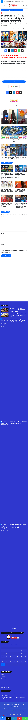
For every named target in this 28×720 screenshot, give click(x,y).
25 (6, 661)
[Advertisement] (5, 278)
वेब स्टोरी (5, 708)
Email (2, 239)
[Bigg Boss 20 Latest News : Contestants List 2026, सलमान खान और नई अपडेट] (4, 310)
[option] (14, 116)
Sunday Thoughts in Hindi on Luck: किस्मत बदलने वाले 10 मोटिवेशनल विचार (18, 315)
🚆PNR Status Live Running (18, 710)
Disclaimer (3, 683)
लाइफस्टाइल (16, 708)
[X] (9, 50)
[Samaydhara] (14, 5)
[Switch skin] (24, 6)
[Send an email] (7, 28)
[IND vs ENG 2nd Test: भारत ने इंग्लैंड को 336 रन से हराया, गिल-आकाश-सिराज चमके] (7, 184)
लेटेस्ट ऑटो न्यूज (8, 115)
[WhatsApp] (19, 50)
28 (17, 661)
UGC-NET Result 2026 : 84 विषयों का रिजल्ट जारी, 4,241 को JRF (15, 1)
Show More (13, 81)
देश (8, 708)
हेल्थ (7, 710)
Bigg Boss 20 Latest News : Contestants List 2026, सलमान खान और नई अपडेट (17, 310)
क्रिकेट (3, 10)
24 (2, 661)
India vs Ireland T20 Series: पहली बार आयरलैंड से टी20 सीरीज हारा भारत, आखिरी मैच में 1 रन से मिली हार (7, 176)
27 (13, 661)
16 (25, 656)
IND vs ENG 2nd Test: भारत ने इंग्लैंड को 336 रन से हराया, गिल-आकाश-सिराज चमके (7, 191)
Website (3, 244)
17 (2, 659)
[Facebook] (5, 50)
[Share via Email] (22, 50)
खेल (21, 10)
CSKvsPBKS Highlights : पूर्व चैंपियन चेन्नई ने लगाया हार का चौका (7, 205)
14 (17, 656)
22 (21, 659)
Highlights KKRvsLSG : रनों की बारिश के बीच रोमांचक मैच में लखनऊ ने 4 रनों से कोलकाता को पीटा (21, 205)
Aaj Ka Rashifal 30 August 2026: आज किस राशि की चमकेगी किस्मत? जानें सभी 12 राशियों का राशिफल (17, 320)
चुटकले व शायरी (23, 708)
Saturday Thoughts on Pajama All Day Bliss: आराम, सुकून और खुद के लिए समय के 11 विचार (18, 526)
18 (6, 659)
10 (2, 656)
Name (2, 233)
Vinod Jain (5, 28)
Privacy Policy (4, 680)
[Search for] (26, 6)
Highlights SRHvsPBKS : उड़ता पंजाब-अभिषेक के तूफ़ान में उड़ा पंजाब (20, 191)
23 (25, 659)
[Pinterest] (15, 50)
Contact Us (3, 678)
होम (2, 708)
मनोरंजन (11, 708)
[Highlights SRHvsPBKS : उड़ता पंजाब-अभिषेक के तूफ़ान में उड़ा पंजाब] (21, 184)
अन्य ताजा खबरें (16, 10)
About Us (3, 676)
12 (10, 656)
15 (21, 656)
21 (17, 659)
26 (10, 661)
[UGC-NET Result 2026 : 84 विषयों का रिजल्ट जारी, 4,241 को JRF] (4, 472)
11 (6, 656)
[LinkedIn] (12, 50)
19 (10, 659)
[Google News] (14, 86)
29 (21, 661)
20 (14, 659)
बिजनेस (10, 710)
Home (2, 674)
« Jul (2, 667)
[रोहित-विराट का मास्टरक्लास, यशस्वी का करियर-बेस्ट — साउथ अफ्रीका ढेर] (21, 168)
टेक (19, 708)
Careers (2, 685)
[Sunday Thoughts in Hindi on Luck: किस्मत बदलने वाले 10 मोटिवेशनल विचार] (4, 315)
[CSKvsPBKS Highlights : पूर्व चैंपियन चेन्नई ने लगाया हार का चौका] (7, 198)
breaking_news (9, 10)
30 (25, 661)
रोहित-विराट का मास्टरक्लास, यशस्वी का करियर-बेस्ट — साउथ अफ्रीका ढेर (20, 175)
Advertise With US (5, 687)
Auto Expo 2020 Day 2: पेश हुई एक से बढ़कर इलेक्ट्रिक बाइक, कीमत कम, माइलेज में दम (14, 121)
